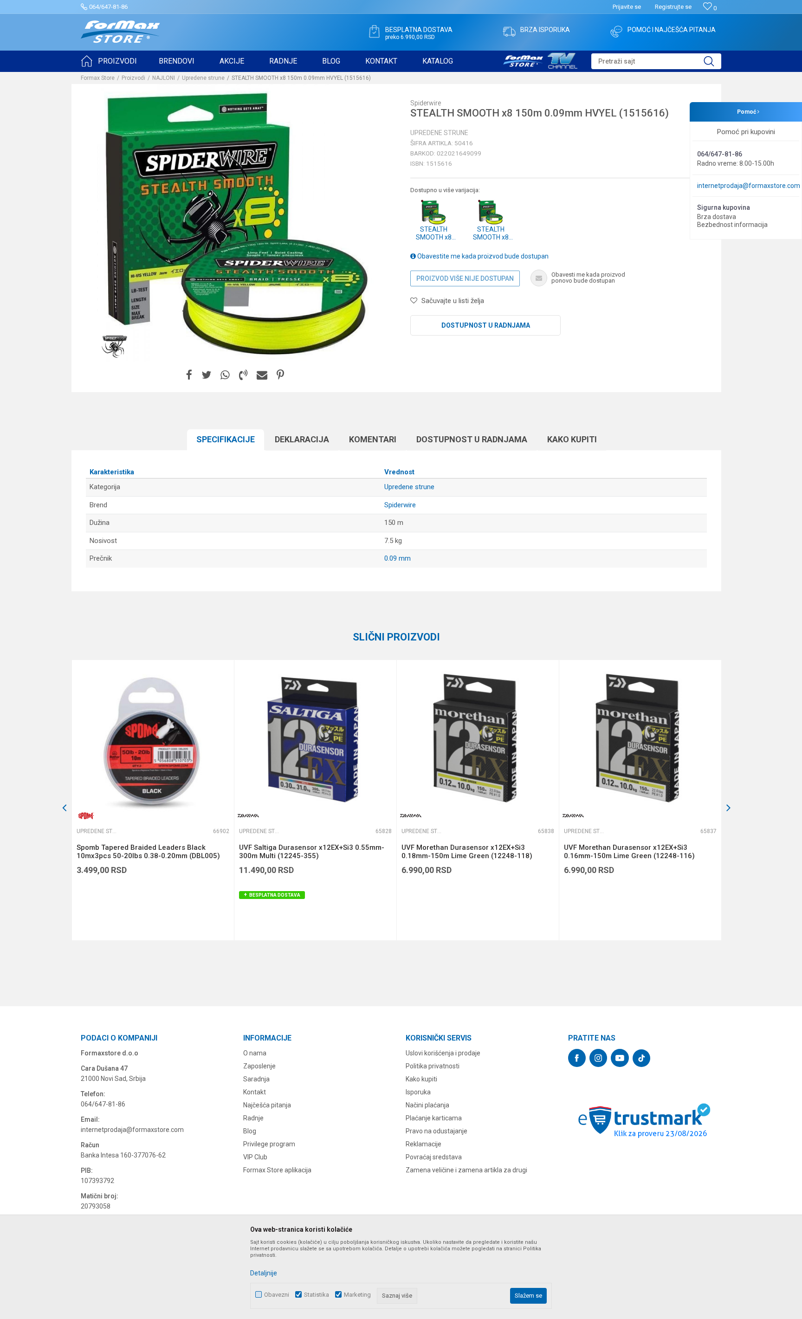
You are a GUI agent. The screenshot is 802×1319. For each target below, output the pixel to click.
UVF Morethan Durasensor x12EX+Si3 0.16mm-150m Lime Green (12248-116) (629, 851)
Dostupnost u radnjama (485, 325)
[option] (152, 800)
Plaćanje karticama (434, 1118)
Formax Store (98, 78)
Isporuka (418, 1092)
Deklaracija (302, 439)
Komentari (372, 439)
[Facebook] (189, 375)
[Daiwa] (248, 816)
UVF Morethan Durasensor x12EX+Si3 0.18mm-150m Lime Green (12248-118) (466, 851)
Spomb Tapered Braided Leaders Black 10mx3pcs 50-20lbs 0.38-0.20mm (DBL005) (148, 851)
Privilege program (269, 1144)
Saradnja (256, 1079)
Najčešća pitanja (267, 1105)
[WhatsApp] (225, 375)
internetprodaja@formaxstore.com (748, 185)
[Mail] (262, 375)
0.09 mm (397, 558)
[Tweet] (206, 375)
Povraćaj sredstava (434, 1157)
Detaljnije (263, 1273)
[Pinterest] (280, 375)
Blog (249, 1131)
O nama (254, 1053)
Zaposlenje (259, 1066)
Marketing (357, 1294)
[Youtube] (620, 1058)
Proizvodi (133, 78)
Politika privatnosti (432, 1066)
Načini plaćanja (427, 1105)
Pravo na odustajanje (436, 1131)
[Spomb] (85, 816)
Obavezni (276, 1294)
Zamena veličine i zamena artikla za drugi (466, 1170)
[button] (656, 61)
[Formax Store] (120, 31)
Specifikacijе (225, 439)
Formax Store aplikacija (277, 1170)
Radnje (253, 1118)
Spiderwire (400, 505)
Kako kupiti (572, 439)
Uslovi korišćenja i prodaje (443, 1053)
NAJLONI (163, 78)
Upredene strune (203, 78)
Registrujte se (673, 6)
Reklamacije (423, 1144)
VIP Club (255, 1157)
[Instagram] (598, 1058)
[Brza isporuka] (509, 31)
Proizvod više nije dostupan (465, 278)
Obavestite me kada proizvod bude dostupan (482, 256)
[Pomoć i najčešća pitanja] (616, 31)
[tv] (540, 59)
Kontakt (254, 1092)
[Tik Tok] (641, 1058)
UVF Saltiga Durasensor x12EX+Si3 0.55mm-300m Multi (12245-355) (311, 851)
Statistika (316, 1294)
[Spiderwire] (115, 346)
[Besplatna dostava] (374, 31)
